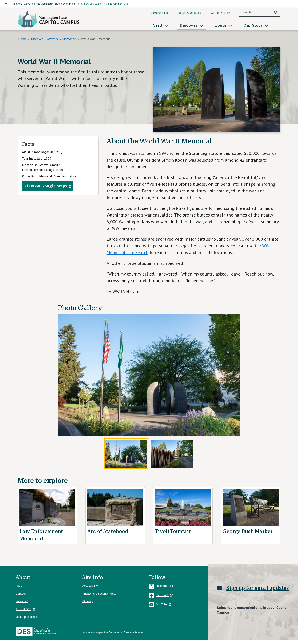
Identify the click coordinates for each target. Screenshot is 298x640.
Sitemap (87, 601)
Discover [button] (189, 25)
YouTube (161, 604)
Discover (37, 39)
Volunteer (22, 601)
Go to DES (218, 12)
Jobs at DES (23, 609)
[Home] (48, 19)
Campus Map (159, 12)
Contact (21, 593)
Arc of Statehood (107, 531)
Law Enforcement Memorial (41, 535)
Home (22, 39)
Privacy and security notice (99, 593)
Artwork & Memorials (62, 39)
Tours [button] (221, 25)
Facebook (162, 595)
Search (276, 12)
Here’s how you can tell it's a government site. (103, 3)
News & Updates (189, 12)
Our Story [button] (253, 25)
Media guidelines (26, 617)
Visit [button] (158, 25)
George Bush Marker (248, 531)
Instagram (162, 586)
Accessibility (90, 585)
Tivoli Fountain (173, 531)
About (19, 585)
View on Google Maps (45, 186)
